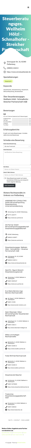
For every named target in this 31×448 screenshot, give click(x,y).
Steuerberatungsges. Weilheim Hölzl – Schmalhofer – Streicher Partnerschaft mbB (16, 249)
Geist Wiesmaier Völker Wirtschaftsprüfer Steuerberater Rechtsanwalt (17, 314)
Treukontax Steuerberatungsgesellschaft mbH (15, 396)
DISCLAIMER (25, 420)
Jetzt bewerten (9, 185)
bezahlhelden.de (7, 432)
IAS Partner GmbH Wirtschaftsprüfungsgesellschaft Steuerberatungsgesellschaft (17, 226)
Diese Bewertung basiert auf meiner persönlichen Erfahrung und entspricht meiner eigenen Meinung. (17, 180)
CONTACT (17, 420)
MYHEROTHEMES (21, 442)
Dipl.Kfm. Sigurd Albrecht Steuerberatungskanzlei (14, 271)
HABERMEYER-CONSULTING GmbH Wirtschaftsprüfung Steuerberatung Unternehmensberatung (15, 203)
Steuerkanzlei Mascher (13, 375)
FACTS (10, 420)
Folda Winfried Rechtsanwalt (15, 356)
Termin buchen (17, 432)
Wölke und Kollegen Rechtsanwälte (12, 335)
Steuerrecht (8, 81)
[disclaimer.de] (13, 7)
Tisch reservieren (17, 434)
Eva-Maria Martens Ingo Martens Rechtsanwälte (14, 292)
